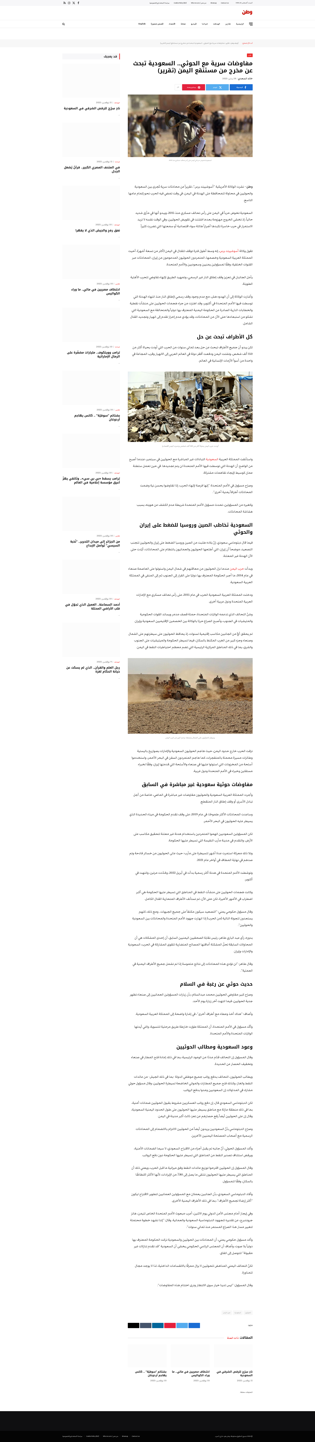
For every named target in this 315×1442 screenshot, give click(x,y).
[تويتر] (264, 187)
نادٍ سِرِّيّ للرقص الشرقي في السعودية (235, 1373)
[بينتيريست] (264, 203)
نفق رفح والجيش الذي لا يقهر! (97, 230)
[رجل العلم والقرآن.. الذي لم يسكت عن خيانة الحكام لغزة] (91, 640)
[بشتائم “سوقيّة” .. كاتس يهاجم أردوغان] (147, 1355)
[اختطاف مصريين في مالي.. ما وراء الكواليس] (190, 1355)
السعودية (212, 459)
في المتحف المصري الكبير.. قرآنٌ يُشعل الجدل (92, 169)
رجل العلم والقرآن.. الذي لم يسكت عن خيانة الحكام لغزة (93, 670)
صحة (183, 23)
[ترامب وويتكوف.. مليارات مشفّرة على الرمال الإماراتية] (91, 325)
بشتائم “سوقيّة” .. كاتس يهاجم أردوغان (151, 1373)
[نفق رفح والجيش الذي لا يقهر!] (91, 203)
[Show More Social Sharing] (178, 87)
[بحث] (63, 24)
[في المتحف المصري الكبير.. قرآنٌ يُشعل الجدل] (91, 140)
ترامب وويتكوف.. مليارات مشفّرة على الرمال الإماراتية (93, 355)
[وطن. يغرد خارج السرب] (247, 13)
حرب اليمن (237, 568)
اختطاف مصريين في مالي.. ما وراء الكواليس (191, 1373)
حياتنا (205, 23)
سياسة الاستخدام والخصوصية (159, 3)
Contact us (225, 3)
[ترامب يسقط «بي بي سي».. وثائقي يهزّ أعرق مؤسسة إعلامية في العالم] (91, 451)
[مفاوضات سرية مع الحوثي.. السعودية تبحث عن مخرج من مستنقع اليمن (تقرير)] (190, 126)
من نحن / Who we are (198, 3)
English (142, 23)
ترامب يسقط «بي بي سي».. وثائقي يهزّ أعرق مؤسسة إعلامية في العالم (91, 481)
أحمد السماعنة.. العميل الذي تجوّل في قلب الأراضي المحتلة (92, 607)
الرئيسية (240, 23)
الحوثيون (248, 1312)
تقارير (228, 23)
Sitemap (213, 3)
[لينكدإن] (264, 195)
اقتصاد (172, 23)
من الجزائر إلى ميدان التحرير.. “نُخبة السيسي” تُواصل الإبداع (95, 544)
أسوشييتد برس (229, 251)
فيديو (194, 23)
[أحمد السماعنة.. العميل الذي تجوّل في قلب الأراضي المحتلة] (91, 577)
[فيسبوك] (264, 178)
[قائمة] (251, 24)
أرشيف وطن (235, 43)
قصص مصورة (157, 23)
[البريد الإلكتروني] (264, 212)
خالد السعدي (245, 78)
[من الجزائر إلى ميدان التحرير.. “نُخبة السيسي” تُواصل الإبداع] (91, 514)
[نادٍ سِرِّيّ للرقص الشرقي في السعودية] (233, 1355)
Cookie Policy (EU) (180, 3)
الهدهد (216, 23)
